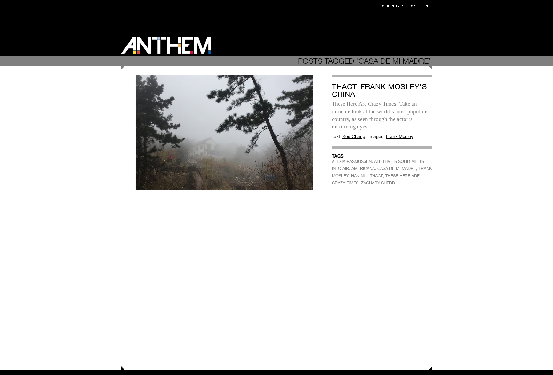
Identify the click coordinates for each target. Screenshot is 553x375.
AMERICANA (363, 168)
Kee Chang (353, 136)
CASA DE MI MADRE (396, 168)
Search (421, 6)
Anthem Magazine (166, 45)
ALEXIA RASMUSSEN (352, 161)
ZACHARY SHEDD (378, 183)
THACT (376, 176)
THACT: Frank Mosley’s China (379, 90)
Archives (394, 6)
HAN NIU (359, 176)
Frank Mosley (399, 136)
